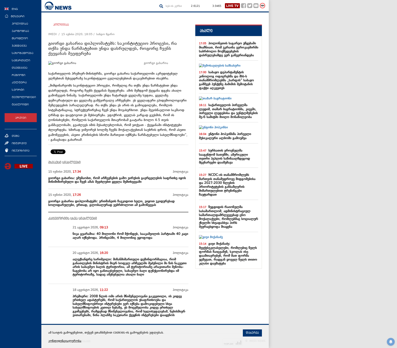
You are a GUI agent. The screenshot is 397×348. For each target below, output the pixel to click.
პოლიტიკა (61, 24)
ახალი (206, 31)
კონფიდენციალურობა (64, 341)
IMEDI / (54, 34)
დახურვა (252, 332)
